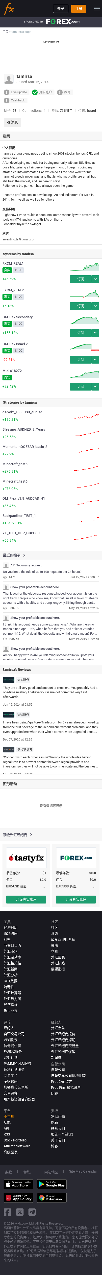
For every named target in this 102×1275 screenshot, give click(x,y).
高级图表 (11, 1152)
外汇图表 (58, 957)
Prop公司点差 (61, 1082)
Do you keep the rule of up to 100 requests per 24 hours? (42, 572)
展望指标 (58, 969)
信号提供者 (24, 749)
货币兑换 (11, 1011)
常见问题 (58, 1116)
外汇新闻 (11, 969)
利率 (7, 939)
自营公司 (58, 1070)
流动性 (9, 987)
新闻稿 (56, 1058)
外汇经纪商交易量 (65, 1046)
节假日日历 (12, 945)
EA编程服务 (13, 1052)
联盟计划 (11, 1058)
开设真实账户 (26, 899)
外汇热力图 (12, 999)
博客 (54, 1146)
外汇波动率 (12, 957)
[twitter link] (20, 1212)
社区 (54, 927)
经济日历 (11, 927)
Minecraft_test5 (14, 464)
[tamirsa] (6, 565)
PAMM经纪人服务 (17, 1064)
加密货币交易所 (16, 1087)
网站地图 (51, 1172)
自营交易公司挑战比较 (68, 1076)
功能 (7, 1122)
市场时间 (11, 933)
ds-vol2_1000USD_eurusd (22, 412)
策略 (54, 945)
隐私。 (28, 1172)
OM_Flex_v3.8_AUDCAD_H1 (23, 498)
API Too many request (26, 565)
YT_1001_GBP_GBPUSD (21, 533)
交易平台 (11, 1075)
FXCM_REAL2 (13, 290)
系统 (54, 933)
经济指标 (11, 1005)
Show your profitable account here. (35, 587)
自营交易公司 (14, 1034)
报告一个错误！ (63, 1134)
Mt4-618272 (12, 371)
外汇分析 (11, 975)
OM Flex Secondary (17, 317)
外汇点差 (58, 1028)
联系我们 (58, 1128)
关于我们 (58, 1140)
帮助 (54, 1122)
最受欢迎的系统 (63, 939)
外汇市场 (11, 951)
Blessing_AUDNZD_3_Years (23, 429)
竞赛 (54, 951)
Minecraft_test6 (14, 481)
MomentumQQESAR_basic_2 (24, 447)
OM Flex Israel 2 (15, 344)
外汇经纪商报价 (63, 1034)
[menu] (97, 8)
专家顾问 (11, 1081)
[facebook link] (7, 1212)
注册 (78, 9)
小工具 (9, 1116)
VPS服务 (23, 680)
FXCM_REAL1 (13, 263)
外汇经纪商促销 (63, 1052)
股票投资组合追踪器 (19, 1099)
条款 (8, 1172)
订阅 (80, 279)
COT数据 (10, 981)
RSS (7, 1134)
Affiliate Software (17, 1146)
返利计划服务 (14, 1069)
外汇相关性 (12, 963)
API (6, 1128)
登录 (60, 9)
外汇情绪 (58, 963)
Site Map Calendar (83, 1171)
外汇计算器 (12, 993)
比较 (54, 1093)
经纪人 (9, 1028)
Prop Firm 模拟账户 (66, 1088)
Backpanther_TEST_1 (19, 516)
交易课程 (11, 1093)
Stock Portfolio (15, 1140)
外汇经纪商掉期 (63, 1040)
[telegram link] (32, 1212)
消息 (14, 122)
